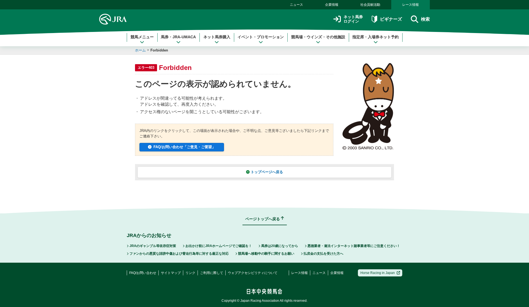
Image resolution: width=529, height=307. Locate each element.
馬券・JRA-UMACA (178, 37)
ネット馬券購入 (216, 37)
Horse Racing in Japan (377, 273)
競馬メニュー (142, 37)
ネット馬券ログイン (353, 19)
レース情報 (410, 5)
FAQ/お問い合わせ (142, 273)
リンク (190, 273)
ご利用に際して (211, 273)
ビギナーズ (391, 19)
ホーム (140, 50)
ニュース (296, 5)
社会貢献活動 (370, 5)
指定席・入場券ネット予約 (375, 37)
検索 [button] (425, 19)
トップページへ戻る (267, 172)
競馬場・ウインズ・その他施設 (318, 37)
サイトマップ (171, 273)
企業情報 (331, 5)
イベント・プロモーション (260, 37)
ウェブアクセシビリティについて (252, 273)
